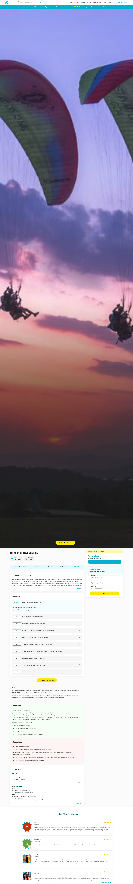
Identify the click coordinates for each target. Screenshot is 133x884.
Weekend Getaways (82, 7)
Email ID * (93, 586)
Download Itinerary (48, 680)
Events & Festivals (68, 7)
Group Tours (55, 7)
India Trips (45, 7)
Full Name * (93, 575)
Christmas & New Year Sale (98, 7)
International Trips (33, 7)
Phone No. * (94, 581)
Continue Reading (106, 832)
